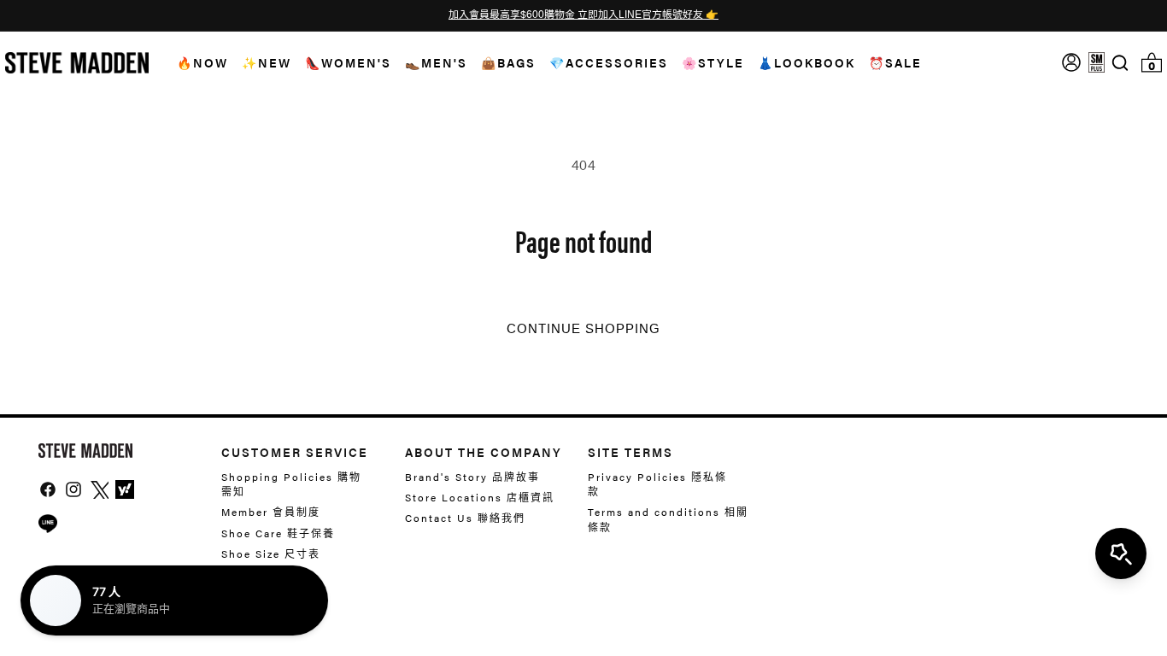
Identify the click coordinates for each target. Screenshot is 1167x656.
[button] (195, 63)
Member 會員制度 (270, 511)
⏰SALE (895, 62)
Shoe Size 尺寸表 (270, 553)
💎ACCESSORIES (608, 62)
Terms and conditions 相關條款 (668, 519)
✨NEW (266, 62)
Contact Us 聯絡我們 (465, 517)
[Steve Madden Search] (1120, 63)
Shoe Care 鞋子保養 (278, 533)
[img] (1120, 62)
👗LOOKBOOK (806, 62)
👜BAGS (508, 62)
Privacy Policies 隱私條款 (657, 484)
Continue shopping (583, 328)
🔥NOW (202, 62)
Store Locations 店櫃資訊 (479, 497)
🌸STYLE (713, 62)
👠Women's (348, 62)
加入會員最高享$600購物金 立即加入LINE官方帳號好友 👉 (583, 15)
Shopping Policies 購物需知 (291, 484)
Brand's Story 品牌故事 (472, 477)
